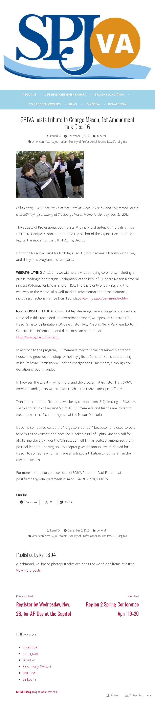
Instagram (30, 653)
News (73, 104)
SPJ (114, 142)
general (101, 136)
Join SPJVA (92, 104)
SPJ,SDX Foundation (109, 94)
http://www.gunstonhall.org (37, 337)
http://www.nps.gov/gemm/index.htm (100, 298)
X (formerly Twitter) (37, 666)
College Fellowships (45, 104)
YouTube (29, 673)
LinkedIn (29, 679)
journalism (60, 142)
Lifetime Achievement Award (65, 94)
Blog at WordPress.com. (45, 692)
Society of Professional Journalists (90, 142)
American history (42, 142)
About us (29, 94)
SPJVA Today (23, 692)
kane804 (55, 136)
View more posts (28, 570)
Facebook (30, 647)
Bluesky (29, 660)
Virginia (122, 142)
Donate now (117, 104)
